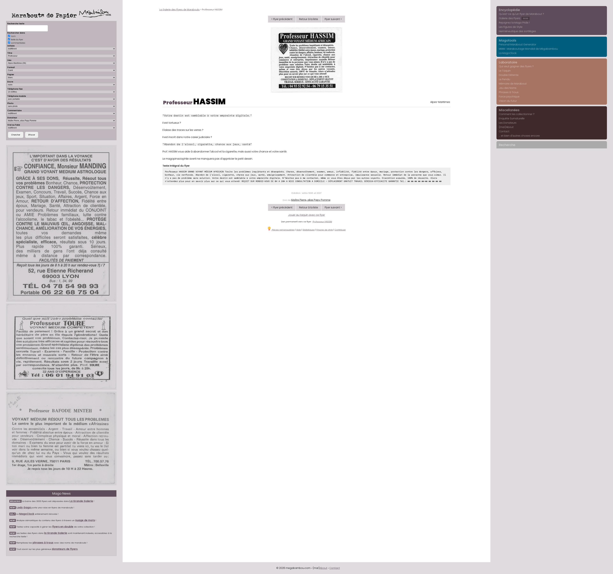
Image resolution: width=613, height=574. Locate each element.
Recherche (507, 145)
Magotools (507, 40)
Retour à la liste (308, 19)
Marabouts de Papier (45, 15)
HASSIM (209, 101)
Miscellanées (509, 110)
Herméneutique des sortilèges (517, 31)
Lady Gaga (23, 507)
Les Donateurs (507, 123)
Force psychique (509, 96)
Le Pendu (504, 79)
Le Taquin (505, 71)
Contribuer (340, 229)
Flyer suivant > (333, 19)
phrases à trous (43, 542)
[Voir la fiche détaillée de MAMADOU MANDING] (61, 223)
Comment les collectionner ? (516, 114)
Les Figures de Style (510, 27)
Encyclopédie (509, 10)
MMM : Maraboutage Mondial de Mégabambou (528, 49)
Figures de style (324, 229)
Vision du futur (508, 101)
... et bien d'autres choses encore (519, 136)
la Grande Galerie (55, 533)
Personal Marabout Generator (517, 44)
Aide (298, 229)
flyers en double (62, 526)
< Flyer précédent (281, 19)
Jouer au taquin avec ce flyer (306, 215)
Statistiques (309, 229)
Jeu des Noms (507, 88)
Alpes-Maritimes (440, 102)
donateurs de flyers (65, 549)
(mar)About (506, 127)
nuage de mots (85, 520)
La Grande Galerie (81, 501)
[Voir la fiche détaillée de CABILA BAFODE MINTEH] (61, 438)
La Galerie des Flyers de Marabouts (179, 9)
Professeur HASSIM (322, 221)
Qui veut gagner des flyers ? (516, 66)
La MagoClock (507, 53)
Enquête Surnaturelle (512, 118)
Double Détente (508, 75)
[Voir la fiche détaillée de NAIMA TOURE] (61, 346)
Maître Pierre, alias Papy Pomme (310, 200)
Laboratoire (508, 62)
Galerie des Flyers (513, 18)
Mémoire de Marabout (513, 83)
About (323, 568)
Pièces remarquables (283, 229)
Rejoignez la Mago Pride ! (514, 22)
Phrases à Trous (508, 92)
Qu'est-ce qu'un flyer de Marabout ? (521, 14)
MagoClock (26, 514)
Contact (504, 131)
